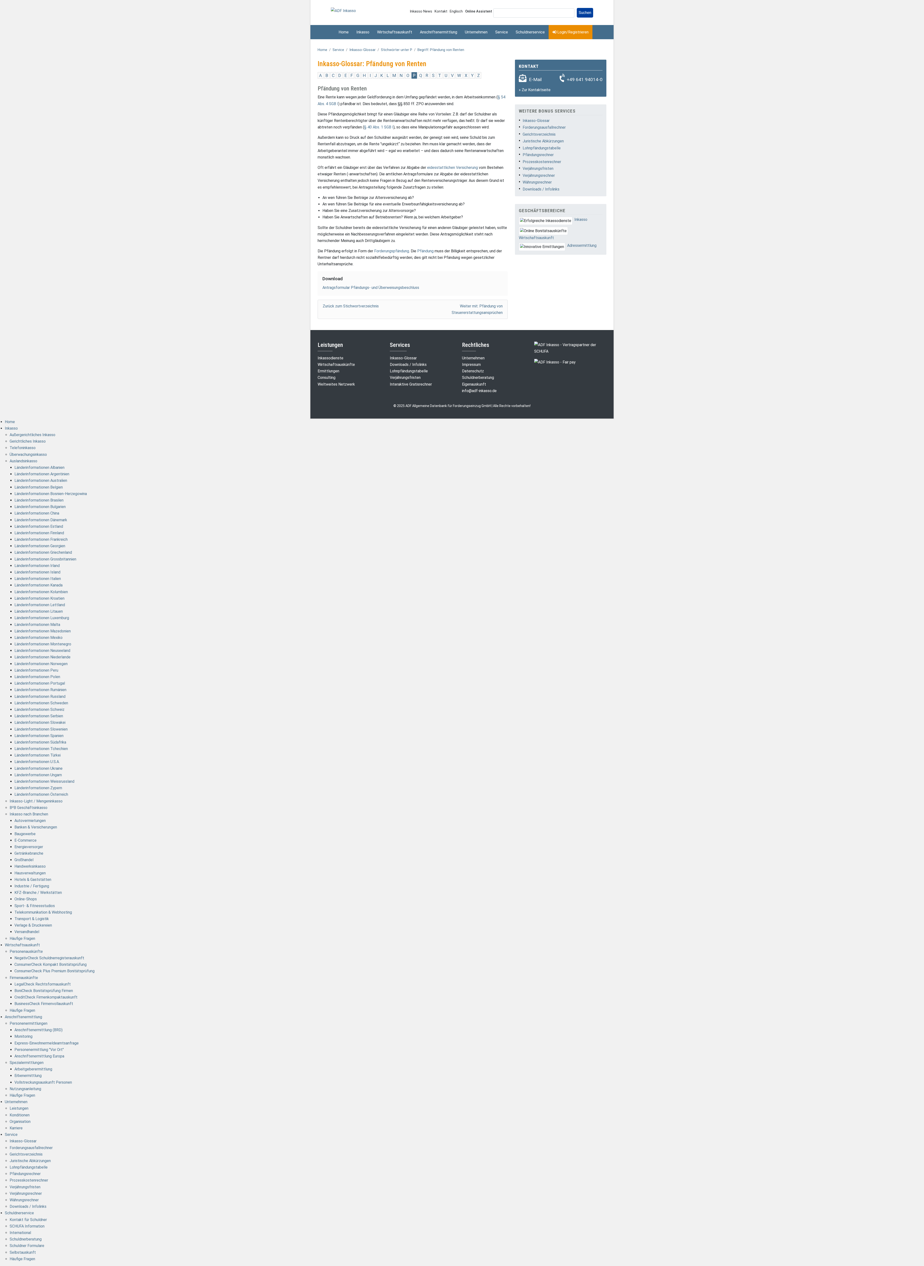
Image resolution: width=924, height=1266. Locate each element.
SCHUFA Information (27, 1226)
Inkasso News (421, 11)
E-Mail (535, 79)
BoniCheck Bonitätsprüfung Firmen (43, 990)
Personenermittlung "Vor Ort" (39, 1049)
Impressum (471, 364)
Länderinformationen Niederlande (42, 657)
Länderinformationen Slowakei (39, 722)
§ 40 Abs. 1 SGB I (378, 127)
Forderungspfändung (391, 251)
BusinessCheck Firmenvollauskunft (43, 1003)
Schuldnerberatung (478, 377)
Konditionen (20, 1115)
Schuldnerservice (530, 32)
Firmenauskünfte (24, 977)
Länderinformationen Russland (39, 696)
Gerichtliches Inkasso (28, 441)
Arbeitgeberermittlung (33, 1069)
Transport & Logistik (31, 918)
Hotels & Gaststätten (32, 879)
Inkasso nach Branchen (29, 814)
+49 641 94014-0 (585, 79)
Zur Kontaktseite (536, 90)
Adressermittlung (582, 245)
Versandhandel (26, 931)
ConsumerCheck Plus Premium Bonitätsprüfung (54, 971)
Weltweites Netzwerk (336, 384)
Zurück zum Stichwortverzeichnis (351, 306)
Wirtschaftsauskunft (394, 32)
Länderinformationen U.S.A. (37, 761)
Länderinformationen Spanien (39, 735)
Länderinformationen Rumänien (40, 689)
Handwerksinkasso (30, 866)
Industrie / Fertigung (31, 886)
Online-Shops (25, 899)
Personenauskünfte (26, 951)
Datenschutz (473, 371)
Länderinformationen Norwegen (41, 664)
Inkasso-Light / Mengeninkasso (36, 801)
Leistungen (19, 1108)
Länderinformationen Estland (38, 526)
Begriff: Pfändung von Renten (440, 50)
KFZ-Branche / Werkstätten (38, 892)
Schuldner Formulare (27, 1245)
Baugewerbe (25, 834)
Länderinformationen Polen (37, 676)
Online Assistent (478, 11)
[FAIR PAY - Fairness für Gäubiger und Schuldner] (555, 361)
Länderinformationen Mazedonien (42, 631)
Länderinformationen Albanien (39, 467)
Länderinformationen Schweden (41, 703)
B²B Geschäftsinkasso (28, 807)
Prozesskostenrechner (542, 161)
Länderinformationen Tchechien (41, 748)
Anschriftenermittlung (438, 32)
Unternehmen (476, 32)
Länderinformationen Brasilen (39, 500)
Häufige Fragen (22, 938)
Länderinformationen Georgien (39, 546)
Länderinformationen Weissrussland (44, 781)
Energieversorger (28, 847)
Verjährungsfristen (538, 168)
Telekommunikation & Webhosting (43, 912)
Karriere (16, 1128)
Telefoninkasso (23, 447)
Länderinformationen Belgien (38, 487)
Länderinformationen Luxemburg (41, 618)
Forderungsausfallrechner (544, 127)
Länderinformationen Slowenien (41, 729)
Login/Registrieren (572, 32)
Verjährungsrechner (539, 175)
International (20, 1232)
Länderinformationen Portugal (39, 683)
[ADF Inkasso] (343, 10)
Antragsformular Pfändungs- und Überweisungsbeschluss (370, 287)
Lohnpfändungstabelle (542, 148)
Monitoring (23, 1036)
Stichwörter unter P (396, 50)
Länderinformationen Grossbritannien (45, 559)
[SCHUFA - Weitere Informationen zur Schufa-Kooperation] (570, 347)
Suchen (585, 12)
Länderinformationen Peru (36, 670)
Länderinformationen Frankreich (41, 539)
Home (344, 32)
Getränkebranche (28, 853)
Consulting (326, 377)
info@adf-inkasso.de (479, 390)
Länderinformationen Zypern (38, 788)
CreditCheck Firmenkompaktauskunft (45, 997)
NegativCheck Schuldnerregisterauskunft (49, 958)
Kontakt (441, 11)
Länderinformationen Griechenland (43, 552)
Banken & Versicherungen (35, 827)
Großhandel (23, 860)
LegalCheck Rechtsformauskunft (42, 984)
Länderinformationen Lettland (39, 605)
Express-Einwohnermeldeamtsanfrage (46, 1043)
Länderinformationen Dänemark (40, 520)
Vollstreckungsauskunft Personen (43, 1082)
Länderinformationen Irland (37, 565)
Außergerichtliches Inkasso (32, 435)
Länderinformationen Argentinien (41, 474)
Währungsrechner (537, 182)
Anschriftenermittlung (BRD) (38, 1030)
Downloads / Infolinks (541, 189)
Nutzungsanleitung (25, 1089)
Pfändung (425, 251)
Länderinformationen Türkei (37, 755)
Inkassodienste (330, 358)
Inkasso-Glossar (362, 50)
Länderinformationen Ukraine (38, 768)
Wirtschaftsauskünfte (336, 364)
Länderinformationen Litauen (38, 611)
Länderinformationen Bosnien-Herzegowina (50, 493)
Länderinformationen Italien (37, 578)
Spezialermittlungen (27, 1062)
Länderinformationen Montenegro (42, 644)
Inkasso (362, 32)
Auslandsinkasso (23, 461)
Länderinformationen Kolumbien (41, 592)
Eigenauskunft (474, 384)
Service (501, 32)
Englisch (456, 11)
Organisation (20, 1121)
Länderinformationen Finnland (39, 533)
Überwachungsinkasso (28, 454)
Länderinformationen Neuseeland (42, 650)
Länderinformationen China (36, 513)
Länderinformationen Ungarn (38, 775)
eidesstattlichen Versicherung (452, 167)
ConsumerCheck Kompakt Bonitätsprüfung (50, 964)
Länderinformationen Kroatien (39, 598)
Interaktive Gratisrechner (411, 384)
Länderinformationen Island (37, 572)
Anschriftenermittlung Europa (39, 1056)
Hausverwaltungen (30, 873)
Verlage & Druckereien (33, 925)
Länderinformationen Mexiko (38, 637)
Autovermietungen (30, 820)
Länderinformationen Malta (37, 624)
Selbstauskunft (23, 1252)
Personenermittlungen (28, 1023)
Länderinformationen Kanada (38, 585)
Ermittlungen (328, 371)
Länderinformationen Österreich (41, 794)
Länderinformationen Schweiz (39, 709)
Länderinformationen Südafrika (40, 742)
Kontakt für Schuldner (28, 1219)
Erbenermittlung (28, 1075)
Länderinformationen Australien (40, 480)
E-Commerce (25, 840)
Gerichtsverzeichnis (539, 134)
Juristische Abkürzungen (543, 141)
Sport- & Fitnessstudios (34, 905)
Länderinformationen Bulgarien (40, 506)
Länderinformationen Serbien (38, 716)
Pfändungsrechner (538, 155)
